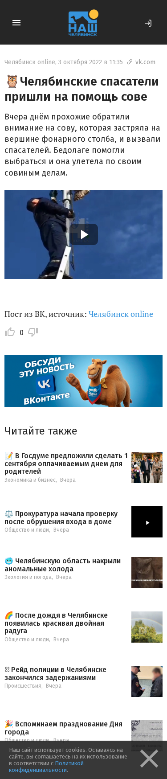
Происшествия (22, 686)
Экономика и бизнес (30, 480)
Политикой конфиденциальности (46, 766)
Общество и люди (26, 530)
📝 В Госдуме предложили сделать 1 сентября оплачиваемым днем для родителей (66, 464)
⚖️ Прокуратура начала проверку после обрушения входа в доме (61, 517)
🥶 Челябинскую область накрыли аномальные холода (62, 565)
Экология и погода (28, 577)
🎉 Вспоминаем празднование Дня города (63, 728)
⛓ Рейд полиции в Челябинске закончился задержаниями (55, 673)
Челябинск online (29, 62)
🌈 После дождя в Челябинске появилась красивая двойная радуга (56, 623)
